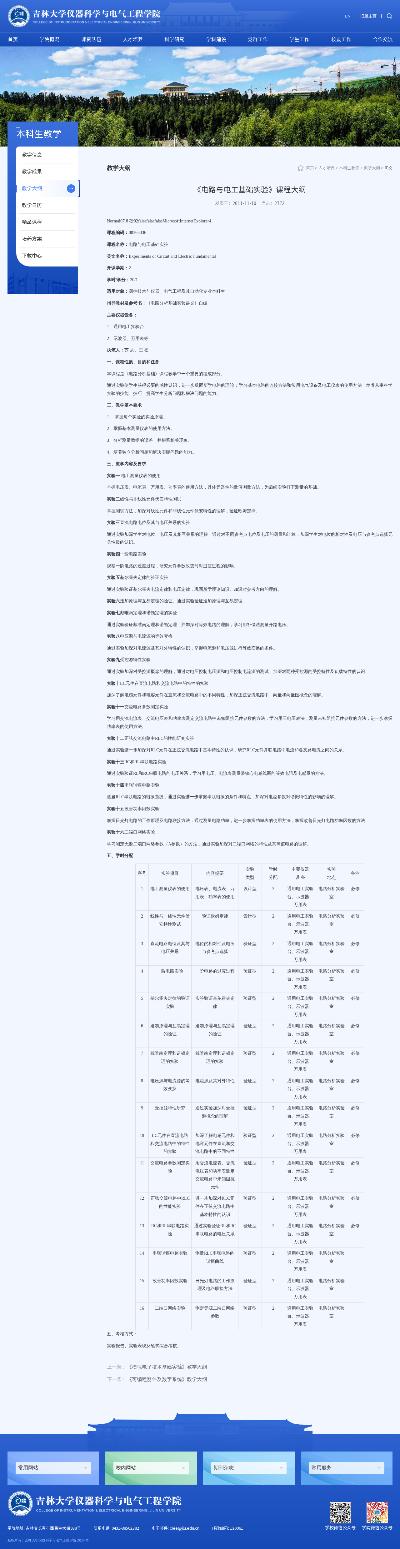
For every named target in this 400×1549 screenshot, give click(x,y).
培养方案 (32, 238)
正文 (388, 168)
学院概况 (49, 39)
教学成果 (32, 171)
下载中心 (32, 255)
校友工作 (341, 39)
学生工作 (299, 39)
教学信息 (32, 154)
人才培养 (133, 39)
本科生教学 (349, 168)
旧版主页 (368, 16)
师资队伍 (91, 39)
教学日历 (32, 205)
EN (347, 16)
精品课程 (32, 221)
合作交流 (383, 39)
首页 (13, 39)
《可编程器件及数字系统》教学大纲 (157, 1379)
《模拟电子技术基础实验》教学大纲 (157, 1366)
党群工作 (258, 39)
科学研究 (174, 39)
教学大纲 (32, 188)
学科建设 (216, 39)
